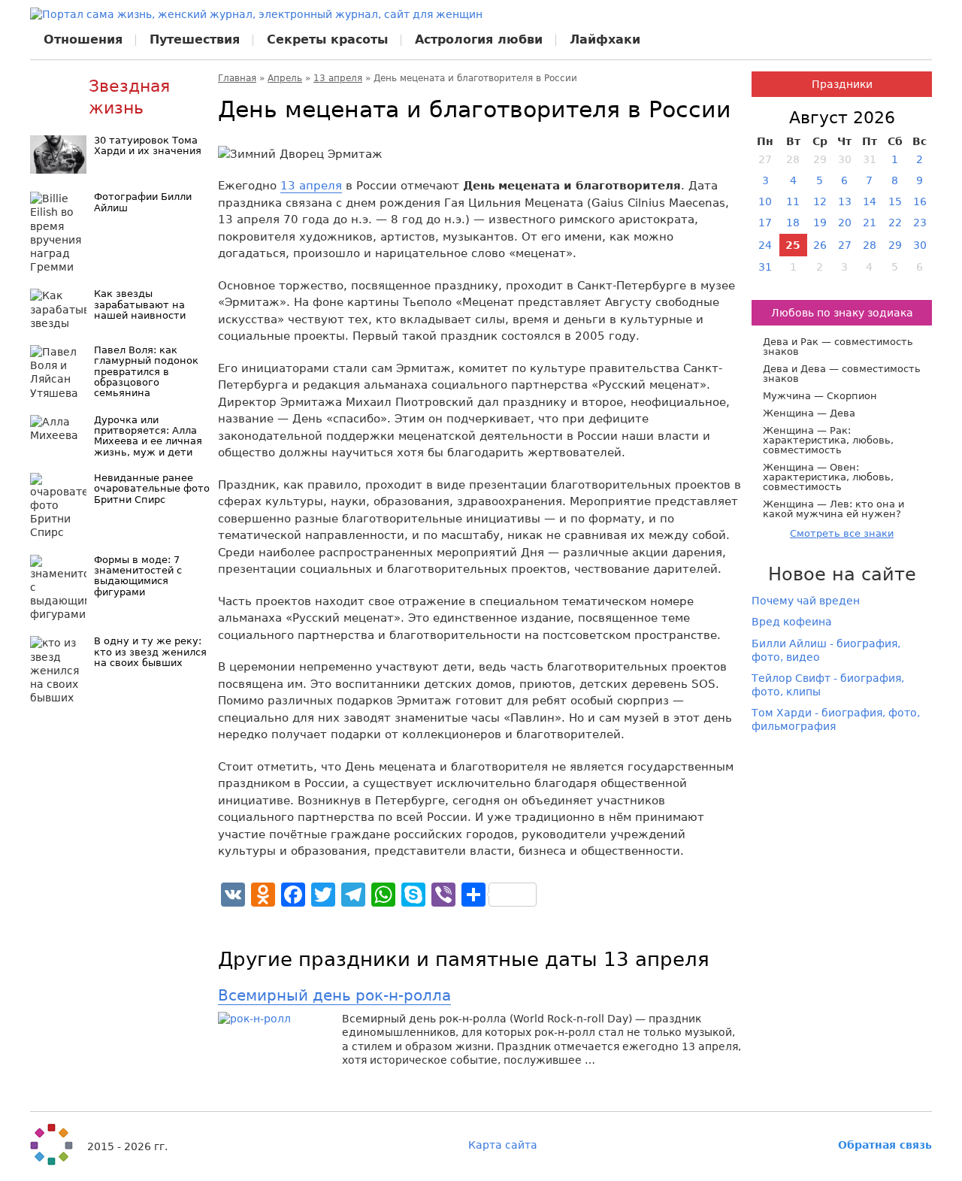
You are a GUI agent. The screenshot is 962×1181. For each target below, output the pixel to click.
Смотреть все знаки (842, 533)
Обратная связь (885, 1145)
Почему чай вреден (806, 601)
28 (869, 245)
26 (820, 245)
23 (920, 223)
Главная (237, 78)
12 (820, 201)
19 (820, 223)
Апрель (285, 78)
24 (765, 245)
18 (793, 223)
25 (792, 245)
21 (869, 223)
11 (793, 201)
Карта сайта (502, 1145)
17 (765, 223)
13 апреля (337, 78)
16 (920, 201)
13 (845, 201)
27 (845, 245)
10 (765, 201)
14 (869, 201)
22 (895, 223)
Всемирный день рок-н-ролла (334, 995)
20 (845, 223)
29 (895, 245)
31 (765, 267)
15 (895, 201)
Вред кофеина (792, 622)
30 (920, 245)
